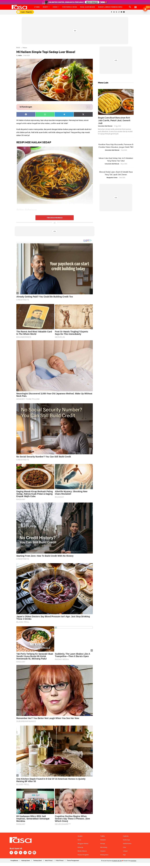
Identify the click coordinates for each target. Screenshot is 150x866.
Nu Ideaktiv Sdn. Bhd (117, 860)
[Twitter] (116, 12)
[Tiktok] (119, 12)
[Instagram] (114, 12)
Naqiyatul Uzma (112, 177)
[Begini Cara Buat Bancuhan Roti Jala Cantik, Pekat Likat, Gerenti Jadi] (116, 102)
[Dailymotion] (124, 12)
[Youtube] (121, 12)
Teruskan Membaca (54, 218)
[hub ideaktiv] (135, 6)
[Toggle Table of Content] (87, 107)
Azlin (20, 55)
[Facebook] (111, 12)
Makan (25, 47)
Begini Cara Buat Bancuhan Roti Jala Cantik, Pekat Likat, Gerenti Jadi (114, 120)
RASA (18, 47)
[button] (130, 7)
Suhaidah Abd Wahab (105, 126)
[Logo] (19, 7)
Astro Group (133, 860)
